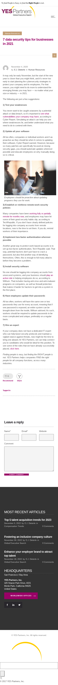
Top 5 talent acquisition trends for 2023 (27, 519)
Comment (8, 443)
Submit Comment (16, 474)
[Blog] (54, 55)
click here (14, 348)
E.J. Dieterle (19, 70)
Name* (7, 431)
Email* (25, 431)
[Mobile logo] (21, 661)
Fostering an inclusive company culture (28, 536)
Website (43, 431)
